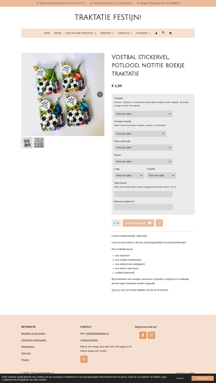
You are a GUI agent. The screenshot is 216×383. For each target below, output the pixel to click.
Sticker (117, 155)
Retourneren (27, 346)
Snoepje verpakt (122, 121)
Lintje (117, 169)
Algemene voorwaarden (33, 340)
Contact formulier (89, 340)
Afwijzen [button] (180, 378)
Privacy (25, 360)
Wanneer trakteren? (124, 201)
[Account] (156, 33)
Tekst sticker (120, 183)
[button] (26, 142)
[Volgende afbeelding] (100, 94)
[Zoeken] (163, 32)
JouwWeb (190, 373)
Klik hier (116, 290)
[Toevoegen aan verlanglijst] (159, 223)
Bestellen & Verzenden (33, 333)
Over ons (26, 353)
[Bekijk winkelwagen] (170, 33)
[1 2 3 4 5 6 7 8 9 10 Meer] (116, 223)
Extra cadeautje (122, 141)
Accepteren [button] (202, 378)
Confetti (151, 169)
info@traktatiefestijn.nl (97, 333)
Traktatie (118, 98)
